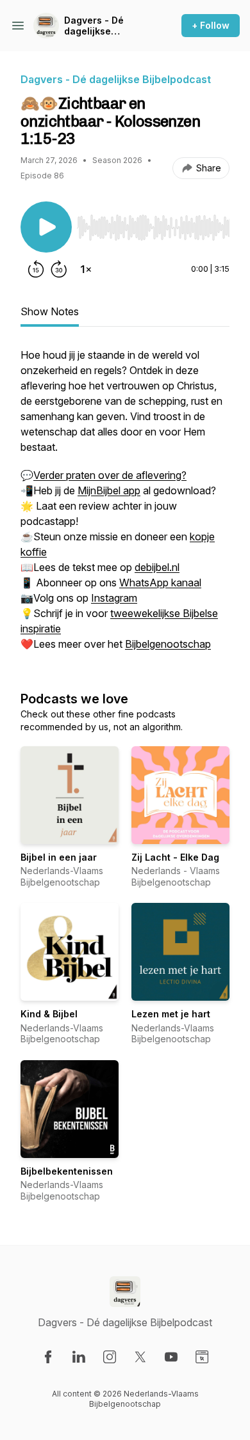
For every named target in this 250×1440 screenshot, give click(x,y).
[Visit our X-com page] (140, 1356)
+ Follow (210, 25)
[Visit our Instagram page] (109, 1356)
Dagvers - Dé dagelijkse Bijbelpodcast (95, 26)
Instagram (114, 597)
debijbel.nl (157, 567)
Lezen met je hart (170, 1013)
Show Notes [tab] (50, 311)
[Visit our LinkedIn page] (78, 1356)
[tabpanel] (125, 505)
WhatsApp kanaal (160, 582)
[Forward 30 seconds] (59, 269)
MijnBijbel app (109, 490)
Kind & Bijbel (49, 1013)
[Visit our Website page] (202, 1356)
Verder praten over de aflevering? (110, 475)
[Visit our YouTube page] (171, 1356)
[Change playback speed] (86, 269)
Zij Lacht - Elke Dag (175, 857)
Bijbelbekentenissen (67, 1171)
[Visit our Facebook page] (48, 1356)
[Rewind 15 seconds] (36, 269)
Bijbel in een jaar (59, 857)
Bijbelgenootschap (168, 644)
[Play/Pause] (46, 227)
